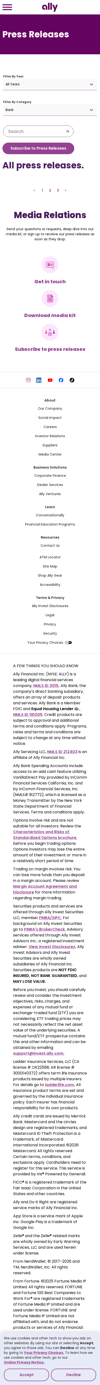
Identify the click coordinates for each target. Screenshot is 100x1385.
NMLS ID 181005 (27, 714)
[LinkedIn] (39, 380)
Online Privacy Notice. (24, 1362)
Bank (10, 109)
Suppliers (50, 445)
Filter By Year (13, 76)
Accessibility (50, 584)
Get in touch (50, 281)
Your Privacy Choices (45, 642)
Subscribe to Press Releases (38, 148)
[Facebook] (61, 380)
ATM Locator (50, 557)
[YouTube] (50, 380)
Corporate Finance (50, 475)
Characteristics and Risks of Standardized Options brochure (45, 834)
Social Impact (50, 417)
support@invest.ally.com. (38, 1053)
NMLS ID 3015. (46, 685)
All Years (13, 84)
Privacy (50, 624)
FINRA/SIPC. (50, 918)
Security (50, 633)
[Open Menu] (7, 8)
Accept (26, 1375)
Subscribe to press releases (50, 349)
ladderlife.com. (60, 1084)
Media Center (50, 454)
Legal (50, 615)
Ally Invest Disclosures (50, 605)
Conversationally (50, 515)
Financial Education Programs (50, 524)
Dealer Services (50, 484)
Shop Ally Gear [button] (50, 575)
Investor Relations (50, 436)
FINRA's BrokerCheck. (45, 929)
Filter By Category (17, 102)
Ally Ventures (50, 494)
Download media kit (50, 315)
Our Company (50, 408)
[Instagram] (28, 380)
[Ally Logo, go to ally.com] (50, 7)
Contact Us (50, 545)
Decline (73, 1375)
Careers (50, 426)
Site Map (50, 566)
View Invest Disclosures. (52, 946)
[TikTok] (72, 380)
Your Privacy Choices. (44, 1352)
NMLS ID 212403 (62, 752)
